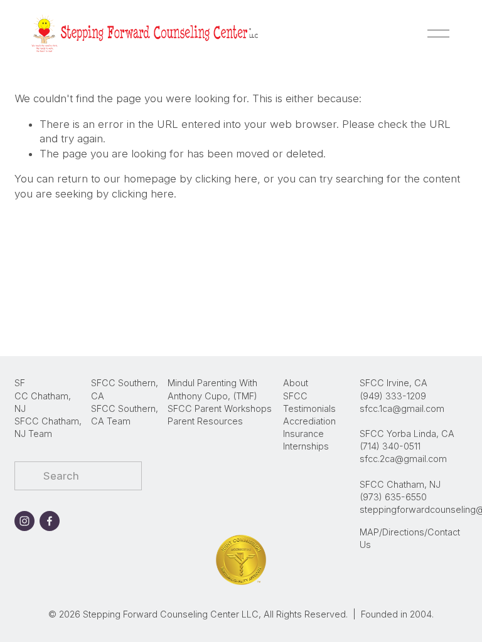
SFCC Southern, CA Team (124, 414)
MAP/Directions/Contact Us (410, 538)
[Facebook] (50, 521)
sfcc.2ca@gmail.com (403, 458)
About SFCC (295, 389)
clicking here (226, 178)
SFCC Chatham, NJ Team (48, 427)
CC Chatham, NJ (42, 402)
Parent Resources (205, 421)
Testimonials (309, 408)
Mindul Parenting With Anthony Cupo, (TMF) (212, 389)
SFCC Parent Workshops (220, 408)
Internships (306, 446)
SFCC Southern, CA (124, 389)
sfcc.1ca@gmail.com (402, 408)
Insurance (303, 433)
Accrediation (309, 421)
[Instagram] (24, 521)
